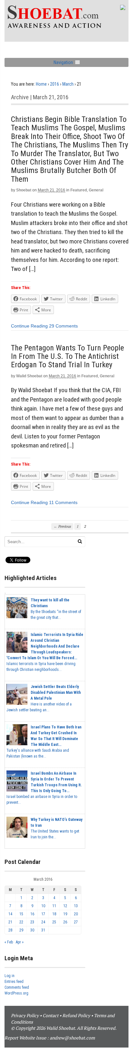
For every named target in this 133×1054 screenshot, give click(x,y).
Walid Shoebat (29, 376)
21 (10, 922)
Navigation (63, 62)
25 (54, 922)
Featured (78, 190)
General (96, 190)
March (68, 84)
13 (76, 906)
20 (76, 914)
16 (32, 914)
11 (54, 906)
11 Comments (63, 502)
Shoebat (23, 190)
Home (41, 84)
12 (65, 906)
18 (54, 914)
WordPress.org (16, 993)
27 (76, 922)
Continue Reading (29, 325)
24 (43, 922)
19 (65, 914)
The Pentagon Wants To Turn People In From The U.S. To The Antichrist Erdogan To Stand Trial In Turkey (67, 356)
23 (32, 922)
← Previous (62, 526)
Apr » (20, 942)
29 (21, 930)
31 (43, 930)
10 (43, 906)
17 (43, 914)
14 (10, 914)
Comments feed (17, 987)
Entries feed (14, 981)
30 (32, 930)
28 (10, 930)
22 (21, 922)
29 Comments (63, 325)
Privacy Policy (25, 1015)
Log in (10, 975)
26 (65, 922)
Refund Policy (76, 1015)
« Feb (9, 942)
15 (21, 914)
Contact (50, 1015)
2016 (54, 84)
